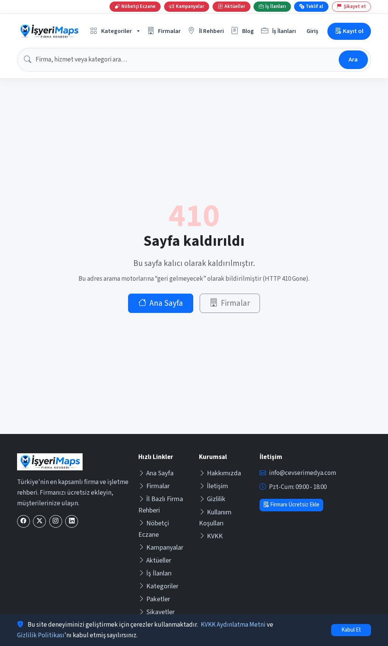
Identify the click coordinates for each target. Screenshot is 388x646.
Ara (353, 59)
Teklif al (314, 6)
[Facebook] (23, 521)
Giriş (312, 31)
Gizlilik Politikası (40, 635)
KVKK (215, 536)
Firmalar (235, 303)
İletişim (217, 486)
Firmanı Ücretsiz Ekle (294, 505)
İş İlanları (159, 573)
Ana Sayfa (166, 303)
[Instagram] (55, 521)
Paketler (158, 599)
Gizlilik (216, 499)
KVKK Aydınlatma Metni (233, 624)
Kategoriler (162, 586)
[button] (115, 31)
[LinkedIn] (71, 521)
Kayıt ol (353, 31)
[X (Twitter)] (39, 521)
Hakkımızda (224, 473)
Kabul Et (351, 630)
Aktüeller (158, 560)
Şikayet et (355, 6)
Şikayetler (160, 612)
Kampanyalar (164, 547)
